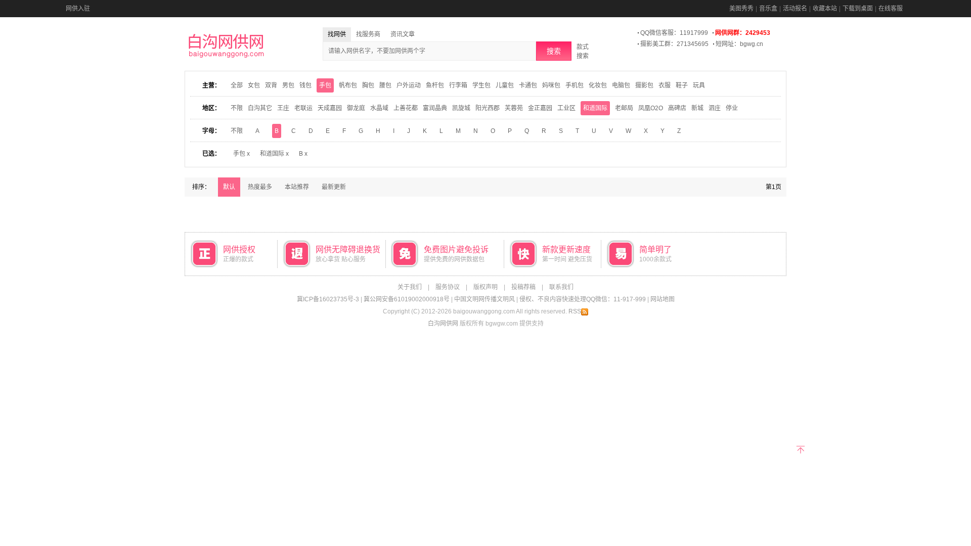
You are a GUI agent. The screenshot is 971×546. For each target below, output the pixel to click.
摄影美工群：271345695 (674, 44)
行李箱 (458, 85)
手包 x (241, 153)
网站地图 (662, 299)
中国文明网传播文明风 (484, 299)
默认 (229, 187)
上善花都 (405, 108)
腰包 (385, 85)
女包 (254, 85)
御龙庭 (356, 108)
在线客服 (890, 8)
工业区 (566, 108)
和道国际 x (274, 153)
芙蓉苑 (514, 108)
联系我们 (561, 287)
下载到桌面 (858, 8)
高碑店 (677, 108)
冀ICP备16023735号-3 (328, 299)
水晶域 (379, 108)
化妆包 (598, 85)
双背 (271, 85)
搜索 (554, 51)
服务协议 (447, 287)
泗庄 (715, 108)
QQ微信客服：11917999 (674, 32)
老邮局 (624, 108)
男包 (288, 85)
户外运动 (408, 85)
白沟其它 (260, 108)
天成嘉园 (330, 108)
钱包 (305, 85)
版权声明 (485, 287)
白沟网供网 (443, 323)
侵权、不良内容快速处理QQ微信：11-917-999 (582, 299)
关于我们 (410, 287)
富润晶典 (435, 108)
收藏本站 (825, 8)
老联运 (303, 108)
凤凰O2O (650, 108)
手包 (325, 85)
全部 (237, 85)
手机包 (574, 85)
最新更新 (334, 187)
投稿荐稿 (523, 287)
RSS (574, 311)
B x (303, 153)
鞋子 (682, 85)
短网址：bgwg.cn (739, 44)
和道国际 (595, 108)
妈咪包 (551, 85)
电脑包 (621, 85)
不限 (237, 108)
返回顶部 (800, 449)
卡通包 (528, 85)
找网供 (337, 34)
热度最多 (260, 187)
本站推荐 (297, 187)
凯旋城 (461, 108)
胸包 (368, 85)
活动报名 (795, 8)
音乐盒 (768, 8)
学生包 (481, 85)
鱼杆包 (435, 85)
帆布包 (348, 85)
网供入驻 (78, 8)
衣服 (664, 85)
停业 (732, 108)
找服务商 (368, 34)
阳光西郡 (487, 108)
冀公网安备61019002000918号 (407, 299)
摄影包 (644, 85)
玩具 (699, 85)
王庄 (283, 108)
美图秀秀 (741, 8)
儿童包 (505, 85)
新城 (697, 108)
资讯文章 (402, 34)
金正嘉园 (540, 108)
